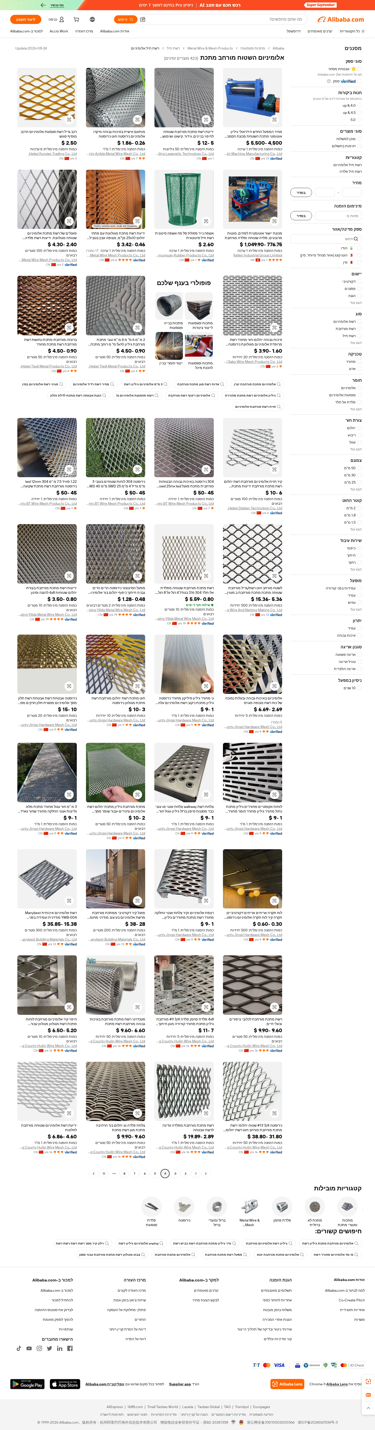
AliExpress (115, 1407)
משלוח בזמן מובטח (277, 1310)
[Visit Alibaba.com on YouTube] (29, 1348)
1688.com (135, 1407)
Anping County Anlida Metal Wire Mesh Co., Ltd (115, 154)
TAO (227, 1407)
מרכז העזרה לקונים (132, 1290)
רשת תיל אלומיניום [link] (145, 48)
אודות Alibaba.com (349, 1280)
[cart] (76, 20)
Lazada (187, 1407)
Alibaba (278, 48)
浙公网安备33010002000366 (271, 1422)
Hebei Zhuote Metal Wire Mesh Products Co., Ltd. (115, 255)
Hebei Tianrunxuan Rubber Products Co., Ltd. (184, 255)
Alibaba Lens (337, 1384)
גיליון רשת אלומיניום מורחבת (267, 1243)
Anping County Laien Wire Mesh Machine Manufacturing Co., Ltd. (252, 154)
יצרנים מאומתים (206, 1290)
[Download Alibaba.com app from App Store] (65, 1384)
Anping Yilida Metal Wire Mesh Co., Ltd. (184, 619)
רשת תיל (173, 48)
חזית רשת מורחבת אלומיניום (255, 407)
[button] (143, 19)
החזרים (140, 1319)
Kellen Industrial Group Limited (257, 255)
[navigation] (326, 611)
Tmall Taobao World (162, 1407)
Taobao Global (208, 1407)
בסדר (301, 192)
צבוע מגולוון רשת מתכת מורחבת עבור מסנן (109, 1254)
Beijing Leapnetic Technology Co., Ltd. (184, 154)
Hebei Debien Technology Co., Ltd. (255, 508)
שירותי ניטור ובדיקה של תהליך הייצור (264, 1329)
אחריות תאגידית (352, 1310)
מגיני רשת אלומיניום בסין (40, 384)
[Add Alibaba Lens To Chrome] (287, 1384)
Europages (261, 1407)
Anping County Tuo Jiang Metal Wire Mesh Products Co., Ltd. (47, 260)
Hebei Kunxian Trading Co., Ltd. (52, 154)
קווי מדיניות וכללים (278, 1339)
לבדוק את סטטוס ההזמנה (54, 1310)
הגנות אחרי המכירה (277, 1319)
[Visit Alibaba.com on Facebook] (70, 1348)
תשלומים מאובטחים (276, 1290)
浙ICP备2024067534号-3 (318, 1422)
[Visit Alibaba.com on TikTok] (19, 1348)
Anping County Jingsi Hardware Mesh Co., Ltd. (252, 727)
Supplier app (180, 1384)
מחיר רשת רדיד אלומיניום (91, 384)
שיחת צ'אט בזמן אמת (130, 1300)
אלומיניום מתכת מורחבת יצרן (255, 384)
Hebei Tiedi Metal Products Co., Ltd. (117, 366)
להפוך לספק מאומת (58, 1319)
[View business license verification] (233, 1422)
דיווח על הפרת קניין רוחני (127, 1329)
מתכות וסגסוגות (253, 48)
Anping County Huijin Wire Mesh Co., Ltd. (252, 1046)
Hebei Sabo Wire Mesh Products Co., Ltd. (252, 362)
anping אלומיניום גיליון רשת (138, 1243)
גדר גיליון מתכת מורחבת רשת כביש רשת (202, 1243)
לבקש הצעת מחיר (205, 1300)
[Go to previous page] (205, 1173)
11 (104, 1173)
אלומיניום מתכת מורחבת (172, 1254)
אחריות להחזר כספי (277, 1300)
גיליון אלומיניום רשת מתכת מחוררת (250, 395)
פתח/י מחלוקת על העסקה (126, 1310)
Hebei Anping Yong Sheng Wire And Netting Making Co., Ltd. (252, 610)
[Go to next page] (93, 1173)
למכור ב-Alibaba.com (57, 1290)
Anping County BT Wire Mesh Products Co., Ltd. (184, 503)
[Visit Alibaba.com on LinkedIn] (60, 1348)
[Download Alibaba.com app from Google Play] (27, 1384)
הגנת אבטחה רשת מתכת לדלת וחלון (75, 395)
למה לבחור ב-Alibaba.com (345, 1290)
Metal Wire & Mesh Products (210, 48)
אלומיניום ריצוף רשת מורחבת (189, 395)
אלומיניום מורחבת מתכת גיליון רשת (327, 1243)
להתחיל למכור (62, 1300)
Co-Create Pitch (352, 1300)
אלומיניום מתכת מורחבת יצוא (278, 1254)
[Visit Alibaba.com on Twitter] (49, 1348)
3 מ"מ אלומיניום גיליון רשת (143, 384)
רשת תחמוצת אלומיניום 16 (135, 395)
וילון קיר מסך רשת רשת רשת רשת (80, 1243)
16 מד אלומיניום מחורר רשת (333, 1254)
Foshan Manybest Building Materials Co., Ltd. (115, 939)
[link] (368, 1381)
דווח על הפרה (136, 1339)
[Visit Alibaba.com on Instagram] (39, 1348)
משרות (359, 1319)
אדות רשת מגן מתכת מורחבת (198, 384)
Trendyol (242, 1407)
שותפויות (66, 1329)
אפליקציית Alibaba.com (104, 1384)
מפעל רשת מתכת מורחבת (223, 1254)
